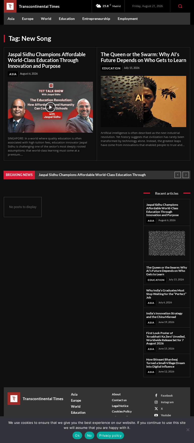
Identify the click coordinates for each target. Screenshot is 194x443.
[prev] (178, 175)
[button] (180, 6)
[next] (186, 175)
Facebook (167, 395)
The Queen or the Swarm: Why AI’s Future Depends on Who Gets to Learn (143, 57)
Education (111, 68)
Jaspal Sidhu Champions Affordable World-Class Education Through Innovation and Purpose (47, 60)
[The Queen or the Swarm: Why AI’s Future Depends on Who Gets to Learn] (143, 101)
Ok (77, 435)
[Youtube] (156, 415)
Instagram (167, 402)
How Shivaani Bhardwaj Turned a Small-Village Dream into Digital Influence (165, 363)
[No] (187, 429)
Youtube (166, 415)
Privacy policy (110, 435)
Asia (13, 74)
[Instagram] (156, 402)
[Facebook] (156, 395)
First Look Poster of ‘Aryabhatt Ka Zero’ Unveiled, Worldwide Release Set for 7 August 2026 (165, 338)
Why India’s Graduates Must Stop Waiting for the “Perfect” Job (166, 293)
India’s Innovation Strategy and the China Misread (164, 315)
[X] (156, 409)
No (89, 435)
